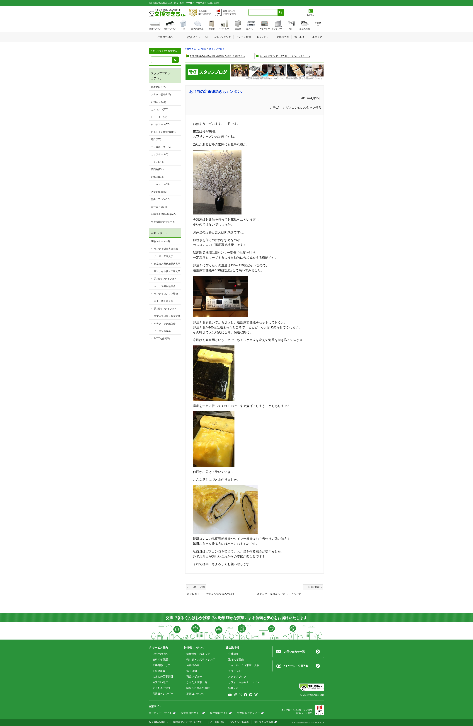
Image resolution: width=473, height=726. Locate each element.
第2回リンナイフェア (165, 308)
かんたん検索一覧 (196, 682)
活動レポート (236, 688)
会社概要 (233, 653)
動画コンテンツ (195, 693)
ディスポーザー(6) (161, 147)
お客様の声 (192, 665)
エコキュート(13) (160, 184)
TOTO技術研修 (162, 338)
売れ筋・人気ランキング (200, 659)
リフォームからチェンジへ (243, 682)
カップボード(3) (159, 154)
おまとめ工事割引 (162, 676)
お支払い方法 (160, 682)
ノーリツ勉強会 (162, 331)
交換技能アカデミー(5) (163, 221)
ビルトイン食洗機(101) (163, 132)
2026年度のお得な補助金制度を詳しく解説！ (216, 56)
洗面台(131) (157, 169)
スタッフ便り (312, 107)
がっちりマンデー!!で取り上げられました (284, 56)
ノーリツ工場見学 (163, 256)
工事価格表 (158, 671)
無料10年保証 (160, 659)
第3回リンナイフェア (165, 278)
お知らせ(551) (158, 102)
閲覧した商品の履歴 (198, 688)
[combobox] (263, 12)
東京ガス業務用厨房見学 (167, 263)
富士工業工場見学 (163, 301)
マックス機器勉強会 (165, 286)
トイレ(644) (157, 162)
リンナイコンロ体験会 (166, 293)
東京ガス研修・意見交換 (167, 316)
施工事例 (191, 671)
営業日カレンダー (162, 693)
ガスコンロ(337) (159, 109)
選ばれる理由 (236, 659)
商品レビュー (194, 676)
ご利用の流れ (160, 653)
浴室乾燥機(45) (159, 191)
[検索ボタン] (281, 12)
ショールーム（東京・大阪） (245, 665)
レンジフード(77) (160, 124)
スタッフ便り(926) (161, 94)
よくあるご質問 (161, 688)
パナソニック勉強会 (165, 323)
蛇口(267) (156, 139)
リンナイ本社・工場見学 (167, 271)
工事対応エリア (161, 665)
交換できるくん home (196, 49)
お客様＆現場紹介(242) (163, 214)
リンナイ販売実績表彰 (166, 248)
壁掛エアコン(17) (160, 199)
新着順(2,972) (158, 87)
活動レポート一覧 (160, 241)
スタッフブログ (216, 49)
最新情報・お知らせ (198, 653)
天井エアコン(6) (159, 206)
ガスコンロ (293, 107)
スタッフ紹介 (236, 671)
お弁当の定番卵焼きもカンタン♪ (216, 91)
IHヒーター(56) (159, 117)
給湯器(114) (157, 176)
